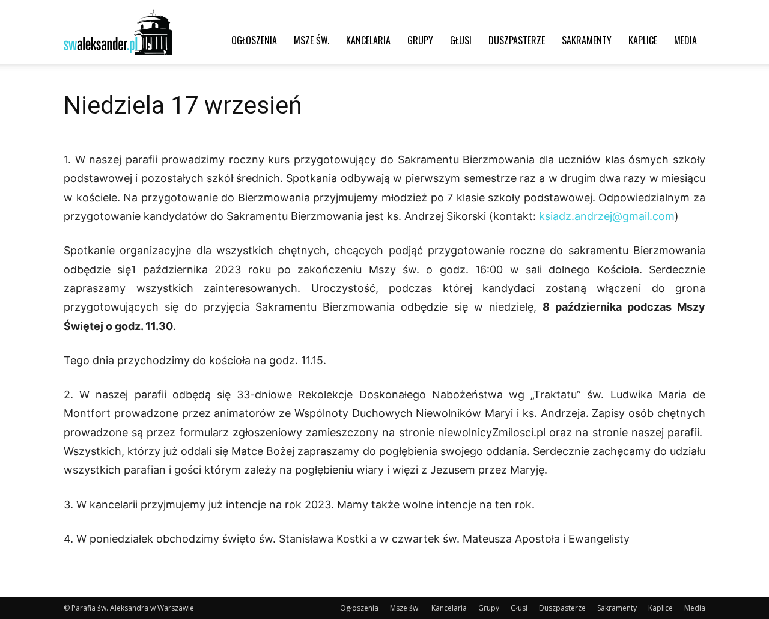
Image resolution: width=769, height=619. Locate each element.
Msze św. (311, 40)
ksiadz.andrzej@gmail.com (607, 216)
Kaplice (642, 40)
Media (685, 40)
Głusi (461, 40)
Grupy (420, 40)
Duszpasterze (516, 40)
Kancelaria (368, 40)
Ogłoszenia (254, 40)
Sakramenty (587, 40)
